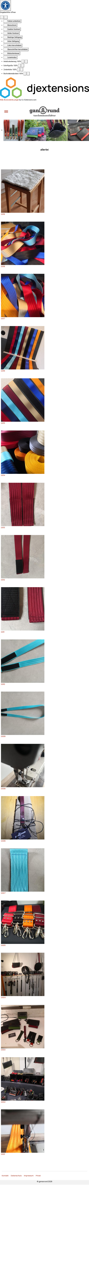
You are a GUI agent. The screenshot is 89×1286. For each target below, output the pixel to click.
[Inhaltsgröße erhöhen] (26, 61)
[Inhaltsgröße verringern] (22, 61)
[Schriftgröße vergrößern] (22, 65)
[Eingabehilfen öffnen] (5, 5)
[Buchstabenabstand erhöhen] (28, 73)
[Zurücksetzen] (2, 17)
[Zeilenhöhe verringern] (18, 69)
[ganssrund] (44, 111)
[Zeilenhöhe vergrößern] (21, 69)
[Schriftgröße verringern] (19, 65)
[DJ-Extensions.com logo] (44, 88)
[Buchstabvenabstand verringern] (25, 73)
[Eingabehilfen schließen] (5, 17)
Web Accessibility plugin (9, 100)
